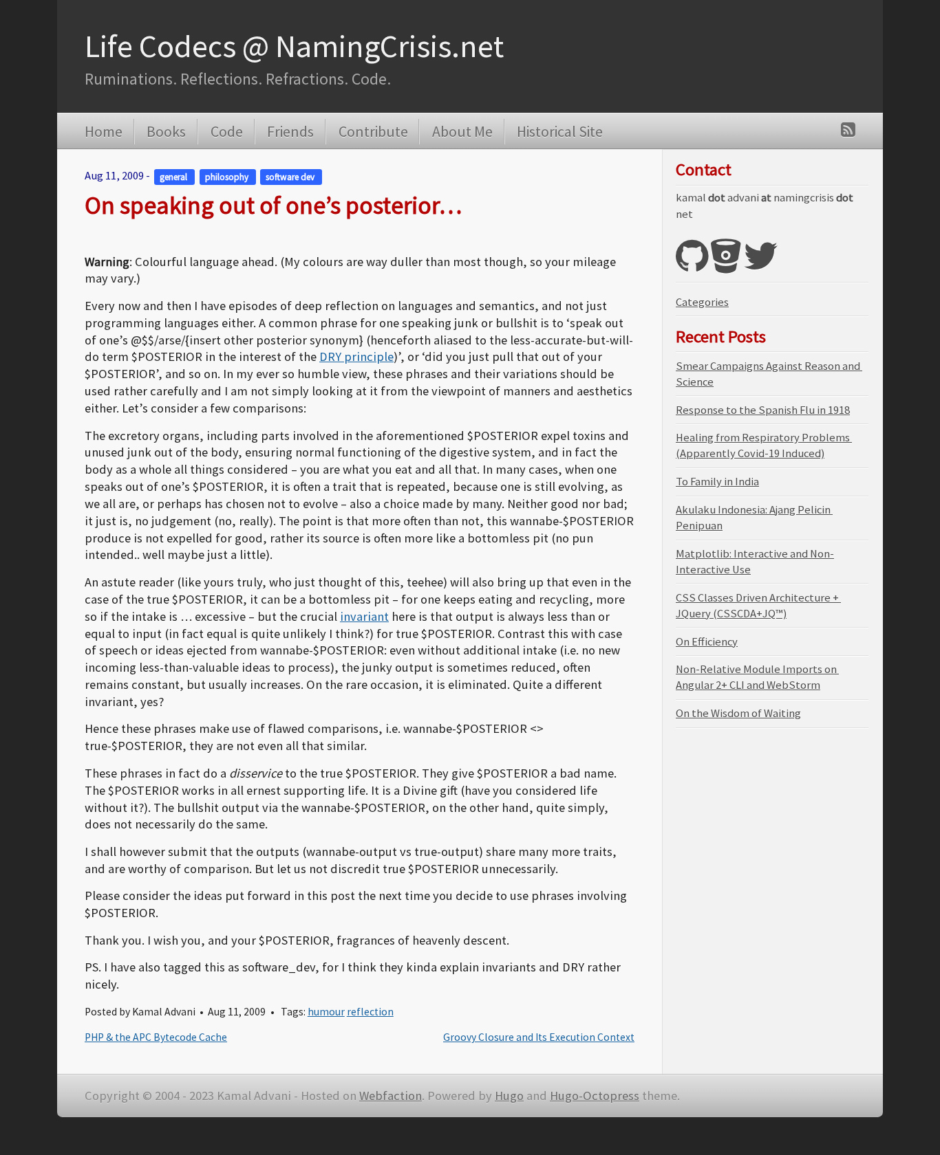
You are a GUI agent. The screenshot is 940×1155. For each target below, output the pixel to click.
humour (326, 1011)
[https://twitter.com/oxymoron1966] (760, 265)
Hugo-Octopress (594, 1095)
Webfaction (390, 1095)
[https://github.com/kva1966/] (692, 265)
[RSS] (848, 129)
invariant (364, 616)
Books (166, 131)
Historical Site (560, 131)
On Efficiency (707, 642)
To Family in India (717, 481)
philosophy (227, 176)
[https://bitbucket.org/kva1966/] (725, 265)
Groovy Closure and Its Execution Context (538, 1037)
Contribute (373, 131)
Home (103, 131)
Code (226, 131)
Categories (702, 302)
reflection (370, 1011)
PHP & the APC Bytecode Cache (156, 1037)
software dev (291, 176)
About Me (462, 131)
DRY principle (356, 356)
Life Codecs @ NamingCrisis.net (294, 46)
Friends (290, 131)
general (174, 176)
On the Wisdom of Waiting (738, 713)
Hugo (509, 1095)
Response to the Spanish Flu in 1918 (763, 410)
